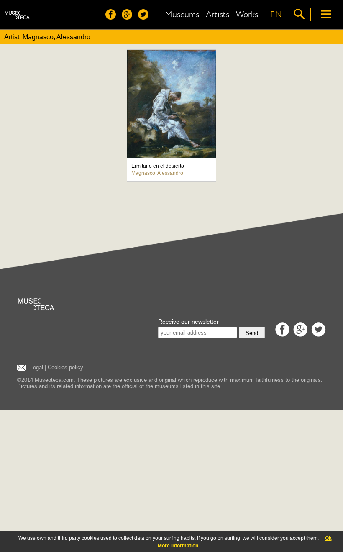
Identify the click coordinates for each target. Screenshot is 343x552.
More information (178, 546)
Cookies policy (65, 367)
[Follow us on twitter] (145, 17)
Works (247, 14)
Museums (182, 14)
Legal (36, 367)
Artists (217, 14)
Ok (328, 538)
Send (252, 333)
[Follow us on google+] (129, 17)
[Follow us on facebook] (112, 17)
